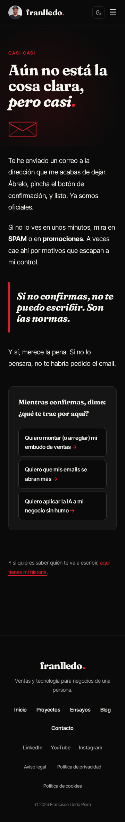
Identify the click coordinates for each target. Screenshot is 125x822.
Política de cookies (62, 786)
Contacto (62, 728)
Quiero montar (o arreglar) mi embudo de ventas (61, 442)
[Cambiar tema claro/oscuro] (98, 12)
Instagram (90, 748)
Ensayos (80, 709)
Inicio (20, 709)
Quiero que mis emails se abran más (56, 474)
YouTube (60, 748)
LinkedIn (32, 748)
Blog (105, 709)
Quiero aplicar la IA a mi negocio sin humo (54, 506)
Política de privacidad (79, 767)
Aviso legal (35, 767)
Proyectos (48, 709)
